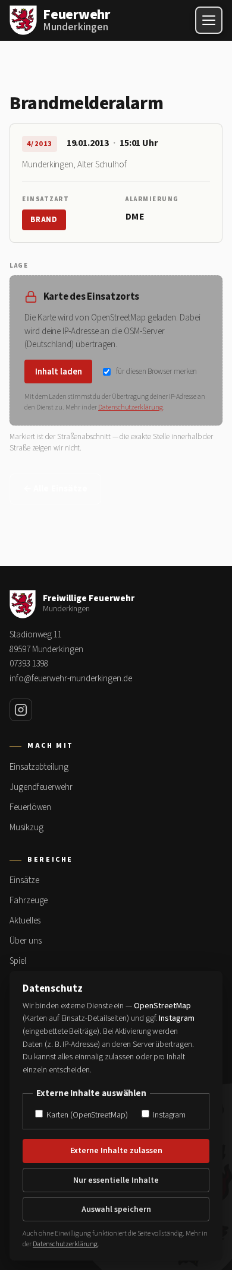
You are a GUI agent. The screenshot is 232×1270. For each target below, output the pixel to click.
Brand (44, 219)
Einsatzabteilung (39, 767)
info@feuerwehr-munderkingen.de (71, 678)
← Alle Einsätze (55, 488)
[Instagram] (21, 709)
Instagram (168, 1115)
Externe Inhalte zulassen (116, 1151)
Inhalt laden (58, 372)
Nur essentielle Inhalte (116, 1180)
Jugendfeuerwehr (41, 787)
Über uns (25, 941)
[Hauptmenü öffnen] (208, 20)
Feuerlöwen (30, 807)
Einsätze (24, 880)
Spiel (18, 961)
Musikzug (26, 827)
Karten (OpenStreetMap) (86, 1115)
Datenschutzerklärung (130, 407)
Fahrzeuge (29, 900)
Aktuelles (25, 921)
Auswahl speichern (116, 1209)
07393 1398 (29, 664)
